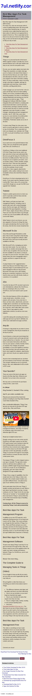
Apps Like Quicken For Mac (11, 686)
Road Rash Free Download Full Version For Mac (14, 652)
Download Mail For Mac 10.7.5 (12, 684)
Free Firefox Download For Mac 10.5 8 (14, 667)
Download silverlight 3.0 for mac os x (13, 606)
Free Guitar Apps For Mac (11, 669)
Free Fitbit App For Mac (24, 653)
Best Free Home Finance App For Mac (14, 678)
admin (16, 18)
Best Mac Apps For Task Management (14, 15)
